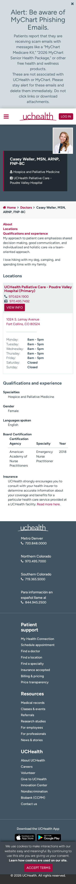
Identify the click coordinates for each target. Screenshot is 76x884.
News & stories (32, 740)
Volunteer (28, 773)
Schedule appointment (38, 645)
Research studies (33, 721)
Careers (26, 767)
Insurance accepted (35, 670)
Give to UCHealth (34, 779)
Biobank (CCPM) (33, 798)
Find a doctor (30, 651)
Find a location (31, 657)
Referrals (27, 715)
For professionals (33, 734)
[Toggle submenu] (6, 116)
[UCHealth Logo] (33, 527)
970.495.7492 (19, 301)
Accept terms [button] (38, 868)
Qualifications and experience (25, 233)
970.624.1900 (19, 296)
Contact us (29, 804)
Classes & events (33, 709)
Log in (66, 116)
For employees (32, 727)
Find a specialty (32, 664)
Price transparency (35, 682)
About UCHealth (33, 760)
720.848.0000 (36, 543)
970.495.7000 (35, 561)
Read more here (48, 504)
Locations (10, 229)
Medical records (32, 703)
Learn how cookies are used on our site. (38, 860)
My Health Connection (37, 639)
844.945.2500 (35, 602)
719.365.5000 (35, 579)
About (7, 224)
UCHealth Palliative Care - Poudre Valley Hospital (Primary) (38, 289)
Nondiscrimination (34, 791)
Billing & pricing (32, 676)
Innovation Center (34, 785)
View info (14, 307)
